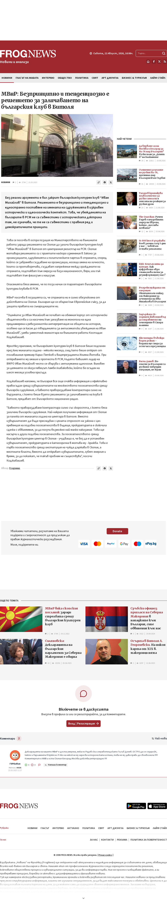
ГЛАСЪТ (45, 828)
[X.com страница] (159, 61)
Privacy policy (105, 855)
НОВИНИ (5, 182)
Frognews (14, 468)
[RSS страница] (165, 61)
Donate (117, 531)
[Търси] (163, 53)
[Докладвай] (39, 765)
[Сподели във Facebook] (104, 182)
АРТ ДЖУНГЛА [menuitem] (110, 78)
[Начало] (148, 61)
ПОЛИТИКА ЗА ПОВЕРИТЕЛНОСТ (148, 840)
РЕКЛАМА (122, 840)
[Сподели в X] (110, 182)
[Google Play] (136, 806)
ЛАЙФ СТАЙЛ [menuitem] (157, 78)
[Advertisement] (83, 20)
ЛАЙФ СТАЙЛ (160, 828)
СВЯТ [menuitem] (95, 78)
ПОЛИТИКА (88, 828)
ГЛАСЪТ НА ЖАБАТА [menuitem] (27, 78)
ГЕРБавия (15, 763)
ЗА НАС (94, 840)
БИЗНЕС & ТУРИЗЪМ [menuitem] (134, 78)
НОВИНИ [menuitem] (7, 78)
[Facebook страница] (154, 61)
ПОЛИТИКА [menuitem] (81, 78)
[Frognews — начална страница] (19, 805)
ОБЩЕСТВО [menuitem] (65, 78)
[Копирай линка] (98, 182)
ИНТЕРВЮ (58, 828)
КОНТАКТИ (107, 840)
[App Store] (157, 806)
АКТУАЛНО (73, 828)
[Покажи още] (83, 898)
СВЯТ (101, 828)
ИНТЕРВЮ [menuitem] (48, 78)
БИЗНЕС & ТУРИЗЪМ (138, 828)
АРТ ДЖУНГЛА (115, 828)
